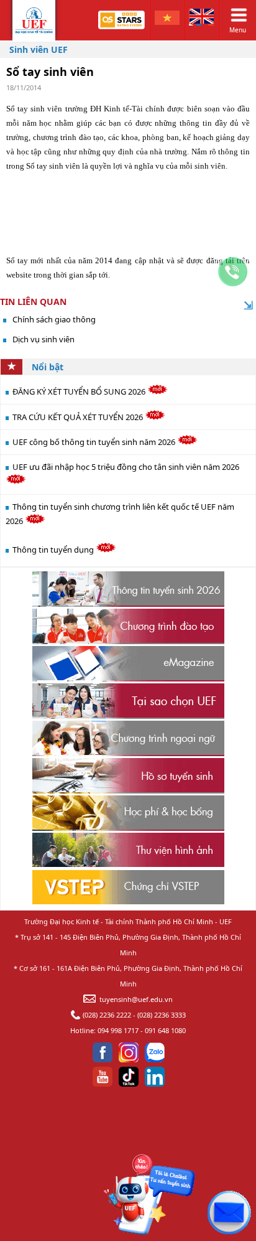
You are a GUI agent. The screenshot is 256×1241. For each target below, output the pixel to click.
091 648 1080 (165, 1030)
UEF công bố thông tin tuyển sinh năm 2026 (94, 441)
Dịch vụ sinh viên (43, 339)
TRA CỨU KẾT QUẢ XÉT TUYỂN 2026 (78, 417)
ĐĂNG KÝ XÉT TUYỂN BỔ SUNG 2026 (79, 391)
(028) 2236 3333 (161, 1014)
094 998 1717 (118, 1030)
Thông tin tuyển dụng (54, 549)
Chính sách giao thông (54, 319)
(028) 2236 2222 (107, 1014)
